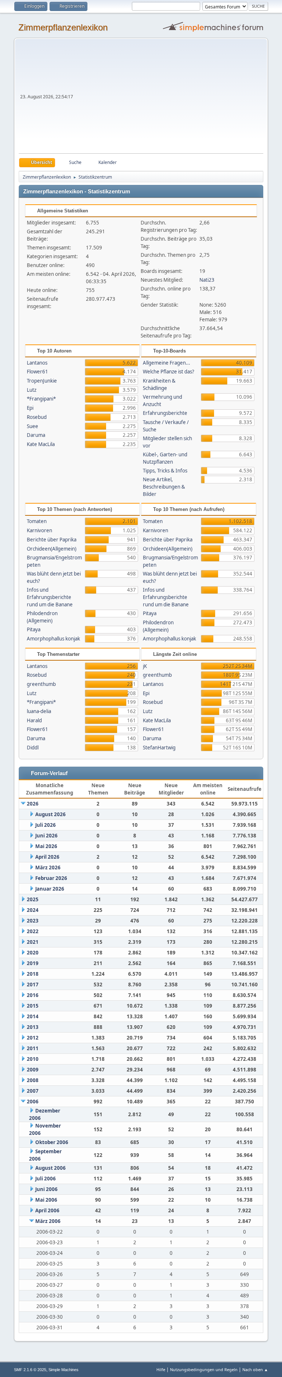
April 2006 (47, 1210)
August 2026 (50, 814)
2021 (33, 942)
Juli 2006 (45, 1178)
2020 (33, 952)
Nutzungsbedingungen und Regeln (204, 1369)
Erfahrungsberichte (165, 413)
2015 (33, 1005)
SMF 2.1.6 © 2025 (30, 1369)
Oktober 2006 (51, 1142)
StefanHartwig (159, 747)
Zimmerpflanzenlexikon (63, 27)
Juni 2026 (46, 835)
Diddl (33, 747)
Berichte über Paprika (51, 539)
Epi (30, 408)
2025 (33, 899)
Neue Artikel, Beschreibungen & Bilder (164, 486)
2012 (33, 1037)
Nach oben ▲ (255, 1369)
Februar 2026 (51, 878)
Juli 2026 (45, 825)
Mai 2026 (46, 846)
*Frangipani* (41, 398)
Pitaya (33, 629)
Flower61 (37, 371)
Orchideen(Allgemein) (51, 548)
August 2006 (50, 1168)
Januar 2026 (49, 888)
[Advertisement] (169, 98)
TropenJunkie (42, 380)
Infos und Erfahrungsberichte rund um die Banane (50, 597)
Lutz (31, 390)
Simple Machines (63, 1369)
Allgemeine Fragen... (166, 362)
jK (145, 666)
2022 (33, 931)
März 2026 (48, 867)
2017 (33, 984)
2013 (33, 1027)
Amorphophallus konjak (53, 638)
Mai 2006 (46, 1200)
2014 (33, 1016)
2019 (33, 963)
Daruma (36, 435)
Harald (34, 720)
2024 (33, 910)
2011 (33, 1048)
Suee (32, 426)
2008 (33, 1080)
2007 (33, 1091)
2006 (33, 1101)
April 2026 (47, 857)
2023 (33, 920)
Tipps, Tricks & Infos (165, 470)
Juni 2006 (46, 1189)
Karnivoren (39, 530)
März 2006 (48, 1221)
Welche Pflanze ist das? (168, 371)
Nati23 (206, 280)
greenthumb (41, 684)
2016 (33, 995)
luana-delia (39, 711)
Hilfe (160, 1369)
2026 (33, 803)
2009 (33, 1069)
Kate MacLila (41, 444)
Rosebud (37, 417)
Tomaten (37, 521)
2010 (33, 1059)
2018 (33, 974)
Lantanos (37, 362)
